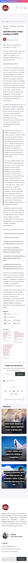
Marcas (8, 21)
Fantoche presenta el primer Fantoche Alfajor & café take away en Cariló (19, 334)
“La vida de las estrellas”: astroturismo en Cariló (7, 334)
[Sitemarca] (5, 8)
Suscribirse (20, 374)
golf (8, 380)
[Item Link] (14, 421)
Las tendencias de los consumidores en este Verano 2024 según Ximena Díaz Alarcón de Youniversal (8, 349)
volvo (12, 380)
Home (2, 21)
